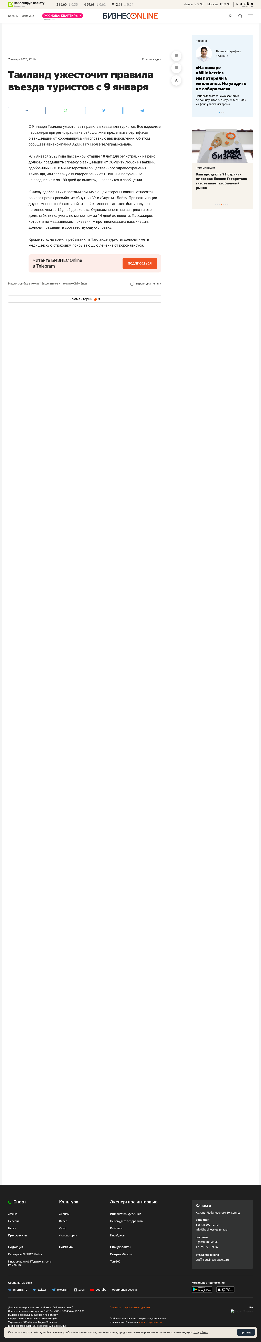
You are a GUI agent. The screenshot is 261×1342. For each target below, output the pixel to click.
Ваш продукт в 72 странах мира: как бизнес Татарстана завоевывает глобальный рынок (221, 181)
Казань (13, 16)
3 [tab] (223, 112)
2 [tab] (221, 112)
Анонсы (64, 1214)
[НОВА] (62, 17)
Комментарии (85, 299)
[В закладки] (176, 68)
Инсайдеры (117, 1235)
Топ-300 (115, 1261)
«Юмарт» (222, 55)
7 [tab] (227, 204)
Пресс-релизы (17, 1235)
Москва (212, 4)
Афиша (13, 1214)
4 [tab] (221, 204)
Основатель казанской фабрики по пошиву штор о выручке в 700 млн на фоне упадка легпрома (221, 100)
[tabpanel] (222, 75)
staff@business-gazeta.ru (212, 1259)
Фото (62, 1228)
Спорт (19, 1201)
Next (248, 112)
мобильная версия (124, 1289)
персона (201, 40)
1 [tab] (219, 112)
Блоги (12, 1228)
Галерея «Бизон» (121, 1254)
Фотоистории (68, 1235)
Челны (188, 4)
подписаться (140, 263)
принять (246, 1332)
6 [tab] (225, 204)
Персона (14, 1221)
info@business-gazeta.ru (212, 1229)
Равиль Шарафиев (228, 51)
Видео (63, 1221)
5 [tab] (223, 204)
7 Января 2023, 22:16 (22, 59)
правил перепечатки (150, 1322)
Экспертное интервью (134, 1201)
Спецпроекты (120, 1247)
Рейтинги (116, 1228)
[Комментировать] (176, 56)
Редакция (15, 1247)
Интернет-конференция (125, 1214)
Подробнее (201, 1332)
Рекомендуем (205, 168)
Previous (197, 112)
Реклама (66, 1247)
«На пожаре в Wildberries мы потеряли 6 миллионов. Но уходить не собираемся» (221, 78)
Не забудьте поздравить (126, 1221)
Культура (68, 1201)
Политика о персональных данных (130, 1307)
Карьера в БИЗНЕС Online (25, 1254)
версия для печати (148, 283)
